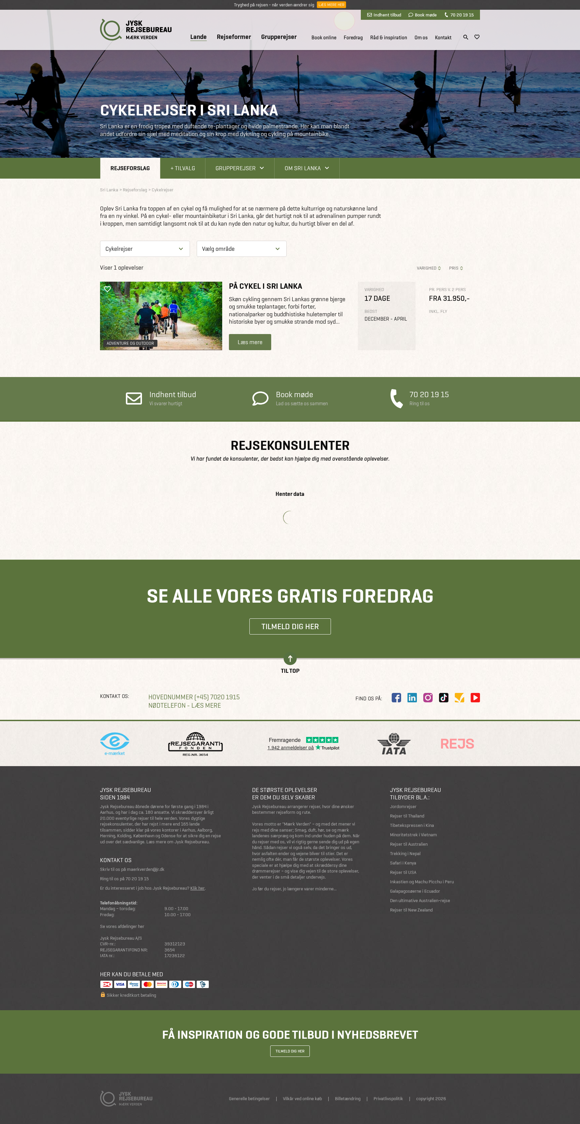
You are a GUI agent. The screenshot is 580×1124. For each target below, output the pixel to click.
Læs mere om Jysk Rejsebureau (177, 842)
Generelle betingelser (249, 1099)
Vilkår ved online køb (302, 1099)
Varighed (426, 268)
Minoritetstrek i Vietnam (413, 835)
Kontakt (443, 37)
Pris (453, 268)
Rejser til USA (403, 872)
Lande (198, 37)
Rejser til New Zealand (411, 910)
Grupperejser (279, 37)
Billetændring (347, 1099)
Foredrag (353, 37)
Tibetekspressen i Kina (412, 825)
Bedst (371, 311)
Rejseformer (234, 37)
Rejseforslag (130, 168)
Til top (290, 670)
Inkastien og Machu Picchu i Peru (422, 882)
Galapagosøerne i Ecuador (415, 891)
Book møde (426, 15)
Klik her (197, 888)
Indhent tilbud (387, 15)
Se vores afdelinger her (122, 926)
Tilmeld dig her (290, 626)
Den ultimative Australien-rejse (420, 900)
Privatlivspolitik (388, 1099)
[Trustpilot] (459, 697)
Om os (421, 37)
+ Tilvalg (183, 168)
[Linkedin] (412, 697)
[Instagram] (428, 697)
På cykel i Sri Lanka (265, 286)
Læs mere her (331, 4)
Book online (323, 37)
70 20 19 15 (462, 15)
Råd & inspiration (388, 37)
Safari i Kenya (403, 863)
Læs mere (250, 342)
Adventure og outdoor (130, 343)
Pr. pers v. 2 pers (447, 289)
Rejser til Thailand (407, 816)
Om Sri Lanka (303, 168)
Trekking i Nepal (405, 853)
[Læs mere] (161, 316)
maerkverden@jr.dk (145, 869)
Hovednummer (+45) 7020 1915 (194, 697)
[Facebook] (396, 697)
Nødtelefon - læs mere (184, 705)
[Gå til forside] (136, 30)
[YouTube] (475, 697)
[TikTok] (443, 697)
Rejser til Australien (409, 844)
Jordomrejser (403, 806)
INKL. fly (438, 311)
